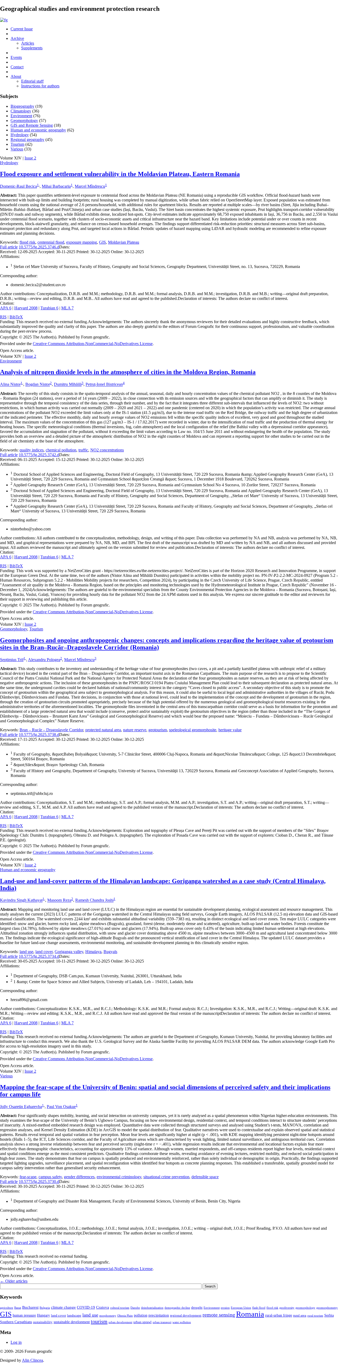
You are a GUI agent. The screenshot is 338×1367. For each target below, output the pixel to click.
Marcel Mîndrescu (90, 186)
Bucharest (30, 1307)
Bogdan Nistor (37, 384)
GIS (102, 242)
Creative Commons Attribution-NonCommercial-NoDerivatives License (93, 343)
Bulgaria (45, 1307)
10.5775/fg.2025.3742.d (39, 454)
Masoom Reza (59, 900)
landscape (74, 1315)
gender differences (79, 1177)
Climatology (21, 111)
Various (17, 149)
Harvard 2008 (25, 308)
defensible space (205, 1177)
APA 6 (5, 308)
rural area (299, 1315)
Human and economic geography (38, 130)
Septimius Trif (12, 659)
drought (197, 1307)
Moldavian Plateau (123, 242)
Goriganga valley (69, 951)
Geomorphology (24, 120)
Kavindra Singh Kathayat (21, 900)
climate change (63, 1307)
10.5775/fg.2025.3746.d (39, 247)
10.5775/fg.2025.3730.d (39, 1181)
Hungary (43, 1315)
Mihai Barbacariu (56, 186)
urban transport (162, 1322)
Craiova (102, 1307)
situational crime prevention (166, 1177)
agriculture (6, 1307)
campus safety (50, 1177)
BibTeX (16, 317)
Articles (27, 43)
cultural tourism (119, 1307)
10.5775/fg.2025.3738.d (39, 734)
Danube (135, 1307)
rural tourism (315, 1315)
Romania (250, 1314)
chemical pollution (61, 450)
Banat (17, 1307)
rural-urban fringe (278, 1315)
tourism (99, 1321)
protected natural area (103, 730)
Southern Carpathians (16, 1322)
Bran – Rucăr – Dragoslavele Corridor (51, 730)
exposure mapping (81, 242)
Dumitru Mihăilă (68, 384)
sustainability (43, 1322)
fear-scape (28, 1177)
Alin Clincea (32, 1360)
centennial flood (50, 242)
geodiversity (286, 1307)
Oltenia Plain (125, 1315)
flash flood (258, 1307)
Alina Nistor (10, 384)
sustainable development (72, 1322)
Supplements (32, 48)
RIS (3, 317)
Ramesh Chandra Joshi (94, 900)
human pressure (24, 1315)
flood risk (27, 242)
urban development (120, 1322)
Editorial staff (32, 81)
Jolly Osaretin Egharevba (21, 1106)
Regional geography (27, 139)
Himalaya (93, 951)
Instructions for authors (40, 86)
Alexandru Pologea (44, 659)
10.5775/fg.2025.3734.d (39, 956)
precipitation (158, 1315)
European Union (241, 1307)
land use (26, 951)
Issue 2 (30, 158)
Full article (9, 247)
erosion (225, 1307)
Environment (21, 116)
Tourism (17, 144)
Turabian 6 (49, 308)
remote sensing (219, 1315)
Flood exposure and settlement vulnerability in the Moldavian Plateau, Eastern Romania (120, 174)
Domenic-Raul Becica (18, 186)
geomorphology (305, 1307)
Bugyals (110, 951)
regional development (185, 1315)
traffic (83, 450)
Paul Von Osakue (61, 1106)
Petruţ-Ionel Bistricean (104, 384)
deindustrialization (152, 1307)
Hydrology (20, 135)
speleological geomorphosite (192, 730)
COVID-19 (86, 1307)
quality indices (32, 450)
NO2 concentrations (107, 450)
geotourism (157, 730)
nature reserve (134, 730)
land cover (44, 951)
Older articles (13, 1281)
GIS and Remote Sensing (32, 125)
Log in (16, 1342)
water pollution (181, 1322)
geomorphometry (327, 1307)
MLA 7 (67, 308)
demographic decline (177, 1307)
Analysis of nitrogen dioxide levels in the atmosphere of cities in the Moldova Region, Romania (128, 372)
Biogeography (22, 106)
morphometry (107, 1315)
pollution (140, 1315)
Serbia (329, 1315)
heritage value (230, 730)
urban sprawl (142, 1322)
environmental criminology (119, 1177)
